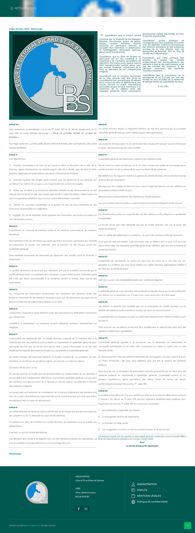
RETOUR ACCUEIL (25, 8)
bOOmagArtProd (33, 525)
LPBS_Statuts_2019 (19, 29)
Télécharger (36, 29)
